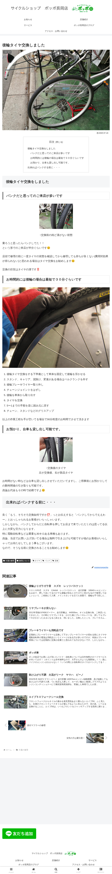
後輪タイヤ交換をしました (42, 148)
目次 (51, 141)
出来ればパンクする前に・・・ (44, 167)
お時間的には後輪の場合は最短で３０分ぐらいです (57, 158)
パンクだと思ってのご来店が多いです (50, 153)
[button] (103, 565)
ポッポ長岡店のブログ (28, 864)
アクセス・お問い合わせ (83, 864)
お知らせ (19, 860)
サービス (93, 860)
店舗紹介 (56, 860)
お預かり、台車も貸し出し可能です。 (50, 162)
